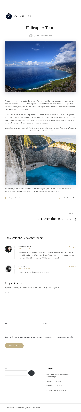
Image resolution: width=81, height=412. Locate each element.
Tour (74, 198)
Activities (63, 198)
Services (69, 198)
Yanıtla (73, 247)
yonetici (36, 36)
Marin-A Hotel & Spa (23, 16)
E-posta (45, 323)
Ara (6, 368)
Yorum (7, 293)
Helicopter (11, 198)
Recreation (18, 198)
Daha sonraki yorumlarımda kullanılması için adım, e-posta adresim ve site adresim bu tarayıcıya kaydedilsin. (39, 337)
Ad (6, 323)
